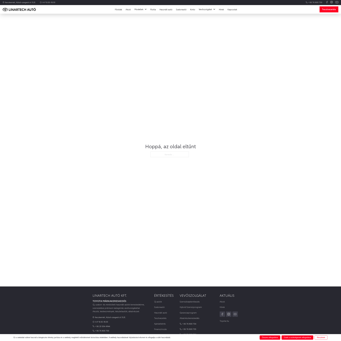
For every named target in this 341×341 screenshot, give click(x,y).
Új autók (158, 301)
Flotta (153, 9)
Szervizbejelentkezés (190, 301)
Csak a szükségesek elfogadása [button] (297, 337)
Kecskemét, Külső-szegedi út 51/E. (20, 2)
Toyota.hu (224, 321)
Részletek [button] (321, 337)
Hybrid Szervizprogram (191, 307)
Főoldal (118, 9)
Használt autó (165, 9)
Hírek (221, 9)
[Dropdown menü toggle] (146, 9)
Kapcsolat (232, 9)
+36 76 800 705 (189, 329)
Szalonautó (181, 9)
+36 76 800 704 (189, 324)
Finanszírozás (160, 329)
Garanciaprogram (188, 312)
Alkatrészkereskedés (189, 318)
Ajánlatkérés (160, 323)
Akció (128, 9)
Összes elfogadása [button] (270, 337)
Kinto (192, 9)
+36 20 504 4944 (102, 326)
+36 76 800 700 (315, 2)
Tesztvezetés (329, 9)
